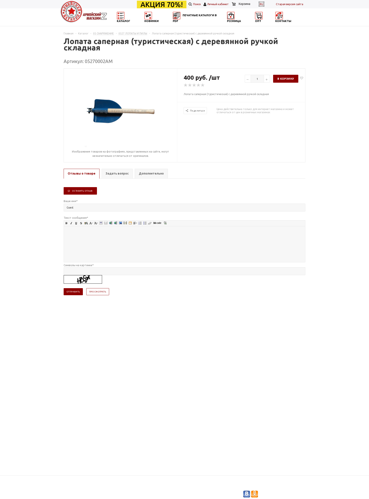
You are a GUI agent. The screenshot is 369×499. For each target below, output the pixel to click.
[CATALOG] (121, 25)
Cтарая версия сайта (289, 4)
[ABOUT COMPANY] (245, 25)
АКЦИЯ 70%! (162, 4)
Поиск (196, 4)
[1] (186, 85)
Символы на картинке (79, 265)
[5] (203, 85)
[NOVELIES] (162, 25)
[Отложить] (302, 78)
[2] (190, 85)
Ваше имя (71, 201)
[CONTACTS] (286, 25)
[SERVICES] (204, 25)
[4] (198, 85)
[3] (194, 85)
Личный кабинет (218, 4)
